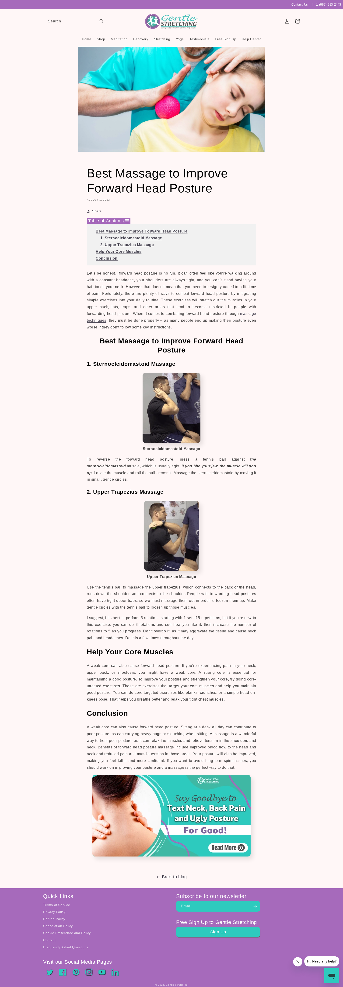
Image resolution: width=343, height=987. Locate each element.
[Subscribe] (255, 906)
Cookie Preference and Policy (67, 933)
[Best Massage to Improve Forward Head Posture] (171, 858)
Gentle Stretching (177, 984)
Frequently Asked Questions (65, 947)
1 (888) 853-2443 (328, 4)
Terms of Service (56, 905)
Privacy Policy (54, 912)
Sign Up (218, 932)
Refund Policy (54, 919)
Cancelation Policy (58, 926)
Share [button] (97, 211)
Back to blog (174, 876)
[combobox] (75, 21)
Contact (49, 940)
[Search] (101, 21)
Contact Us (299, 4)
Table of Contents (106, 221)
